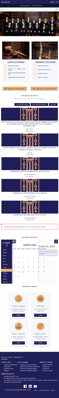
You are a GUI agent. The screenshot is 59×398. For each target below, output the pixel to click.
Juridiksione (46, 368)
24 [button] (18, 272)
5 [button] (28, 258)
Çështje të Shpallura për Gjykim (16, 69)
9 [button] (14, 262)
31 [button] (18, 276)
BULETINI (53, 104)
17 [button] (18, 267)
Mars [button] (4, 255)
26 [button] (28, 272)
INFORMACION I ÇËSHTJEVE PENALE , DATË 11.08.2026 (30, 193)
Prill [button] (4, 258)
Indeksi (52, 390)
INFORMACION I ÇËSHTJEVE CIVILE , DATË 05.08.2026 (29, 215)
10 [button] (18, 262)
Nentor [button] (5, 279)
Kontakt (35, 390)
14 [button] (38, 262)
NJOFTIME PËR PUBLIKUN (39, 104)
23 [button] (14, 272)
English (52, 2)
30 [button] (14, 276)
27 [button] (33, 272)
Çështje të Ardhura (26, 5)
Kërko (57, 9)
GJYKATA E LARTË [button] (6, 362)
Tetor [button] (4, 276)
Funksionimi (7, 366)
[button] (29, 34)
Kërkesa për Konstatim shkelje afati (16, 73)
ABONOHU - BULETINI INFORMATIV (16, 89)
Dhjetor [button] (5, 282)
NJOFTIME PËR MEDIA (22, 104)
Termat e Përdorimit (44, 390)
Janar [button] (4, 249)
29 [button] (44, 272)
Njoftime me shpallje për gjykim (28, 370)
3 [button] (18, 258)
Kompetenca (46, 366)
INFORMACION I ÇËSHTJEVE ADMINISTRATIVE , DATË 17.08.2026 (30, 171)
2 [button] (14, 258)
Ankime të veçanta (43, 77)
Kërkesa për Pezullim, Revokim (16, 77)
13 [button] (33, 262)
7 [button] (38, 258)
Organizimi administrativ (10, 365)
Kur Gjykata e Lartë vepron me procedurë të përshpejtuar (19, 378)
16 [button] (14, 267)
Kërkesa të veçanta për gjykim (28, 368)
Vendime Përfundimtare (44, 69)
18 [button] (23, 267)
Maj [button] (4, 261)
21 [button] (38, 267)
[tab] (9, 362)
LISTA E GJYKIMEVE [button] (22, 362)
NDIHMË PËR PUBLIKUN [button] (7, 374)
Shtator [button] (5, 273)
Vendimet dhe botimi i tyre (11, 376)
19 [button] (28, 267)
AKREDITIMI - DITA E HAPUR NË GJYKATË (45, 89)
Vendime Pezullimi (43, 73)
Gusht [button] (5, 270)
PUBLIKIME (29, 152)
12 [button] (28, 262)
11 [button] (23, 262)
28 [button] (38, 272)
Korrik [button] (4, 267)
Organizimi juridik (8, 368)
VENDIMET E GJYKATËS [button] (46, 362)
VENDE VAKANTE (29, 129)
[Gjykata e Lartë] (6, 2)
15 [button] (44, 262)
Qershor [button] (5, 264)
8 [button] (44, 258)
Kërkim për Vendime (38, 5)
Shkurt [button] (5, 252)
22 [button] (44, 267)
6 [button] (33, 258)
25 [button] (23, 272)
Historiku (6, 370)
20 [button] (33, 267)
